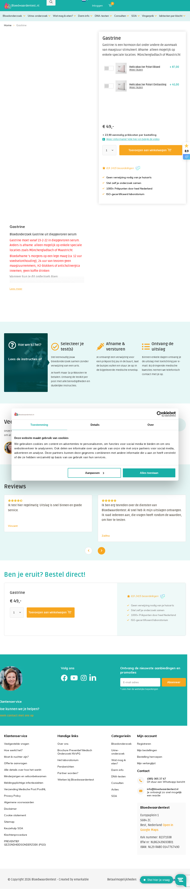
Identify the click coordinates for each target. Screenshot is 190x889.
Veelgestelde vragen (16, 743)
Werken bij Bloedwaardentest (76, 779)
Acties (115, 789)
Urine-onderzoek (38, 15)
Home (8, 25)
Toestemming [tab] (39, 424)
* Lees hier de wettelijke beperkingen (139, 689)
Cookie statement (15, 815)
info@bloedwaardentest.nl (162, 789)
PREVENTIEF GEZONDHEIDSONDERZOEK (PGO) (25, 843)
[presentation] (88, 550)
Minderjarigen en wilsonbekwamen (25, 776)
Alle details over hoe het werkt (22, 769)
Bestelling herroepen (149, 756)
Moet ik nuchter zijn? (16, 756)
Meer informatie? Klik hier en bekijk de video (133, 139)
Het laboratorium (68, 760)
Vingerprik (148, 15)
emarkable (81, 879)
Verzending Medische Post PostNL (25, 789)
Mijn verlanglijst (146, 763)
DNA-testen (102, 15)
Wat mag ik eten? (63, 15)
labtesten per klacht (170, 15)
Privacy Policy (12, 795)
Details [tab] (95, 424)
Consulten (120, 15)
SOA (134, 15)
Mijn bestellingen (147, 750)
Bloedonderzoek (12, 15)
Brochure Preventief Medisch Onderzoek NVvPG (75, 752)
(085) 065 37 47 (156, 778)
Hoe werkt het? (13, 750)
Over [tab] (151, 424)
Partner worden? (68, 773)
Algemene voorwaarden (19, 802)
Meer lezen (136, 69)
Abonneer (174, 682)
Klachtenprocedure (15, 834)
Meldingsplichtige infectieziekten (23, 782)
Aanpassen (92, 472)
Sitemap (9, 821)
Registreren (144, 743)
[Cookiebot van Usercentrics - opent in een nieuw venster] (159, 414)
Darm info (83, 15)
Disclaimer (10, 808)
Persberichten (66, 766)
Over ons (63, 743)
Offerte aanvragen (15, 763)
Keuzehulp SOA (13, 828)
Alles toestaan (149, 472)
